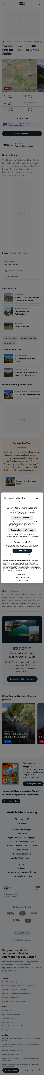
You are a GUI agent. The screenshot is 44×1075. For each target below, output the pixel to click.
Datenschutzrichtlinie (22, 577)
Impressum (22, 575)
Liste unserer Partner (33, 568)
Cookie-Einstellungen (22, 580)
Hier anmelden (33, 555)
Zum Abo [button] (22, 551)
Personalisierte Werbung (22, 530)
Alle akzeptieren (22, 518)
